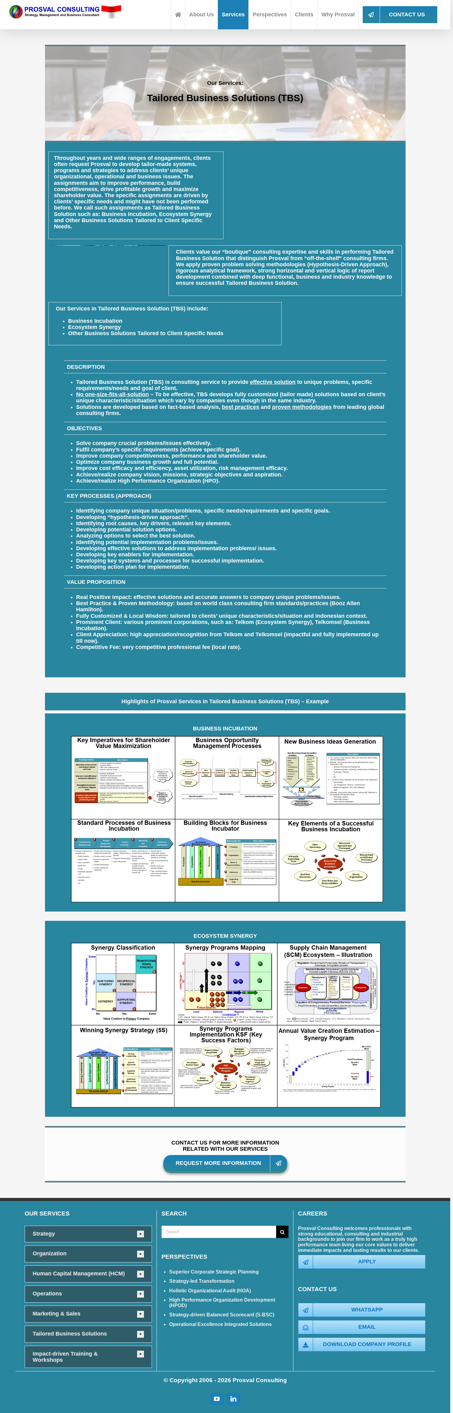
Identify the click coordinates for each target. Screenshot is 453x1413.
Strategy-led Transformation (202, 1281)
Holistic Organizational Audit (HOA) (210, 1290)
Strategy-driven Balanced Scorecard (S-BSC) (221, 1314)
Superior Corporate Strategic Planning (214, 1271)
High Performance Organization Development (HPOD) (222, 1302)
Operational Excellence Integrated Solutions (220, 1324)
